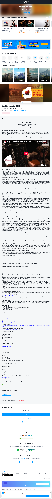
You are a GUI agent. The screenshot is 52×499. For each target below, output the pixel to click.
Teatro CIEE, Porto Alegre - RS (19, 110)
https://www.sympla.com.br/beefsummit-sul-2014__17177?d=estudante (14, 264)
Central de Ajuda (22, 458)
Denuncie (21, 400)
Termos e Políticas (5, 489)
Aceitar (37, 496)
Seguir (27, 414)
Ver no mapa (7, 394)
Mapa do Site (32, 489)
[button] (4, 493)
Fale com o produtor (27, 418)
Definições (13, 496)
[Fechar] (50, 492)
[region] (26, 494)
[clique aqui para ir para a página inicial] (26, 2)
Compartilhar (27, 102)
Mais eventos (27, 422)
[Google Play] (10, 475)
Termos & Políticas (30, 493)
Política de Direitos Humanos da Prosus (22, 489)
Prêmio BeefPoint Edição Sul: (8, 295)
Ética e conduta (11, 489)
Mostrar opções (47, 478)
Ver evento (26, 12)
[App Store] (4, 475)
